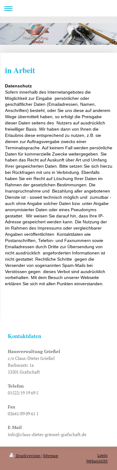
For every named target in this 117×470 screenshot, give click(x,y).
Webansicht (97, 461)
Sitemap (50, 455)
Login (102, 455)
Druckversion (28, 455)
